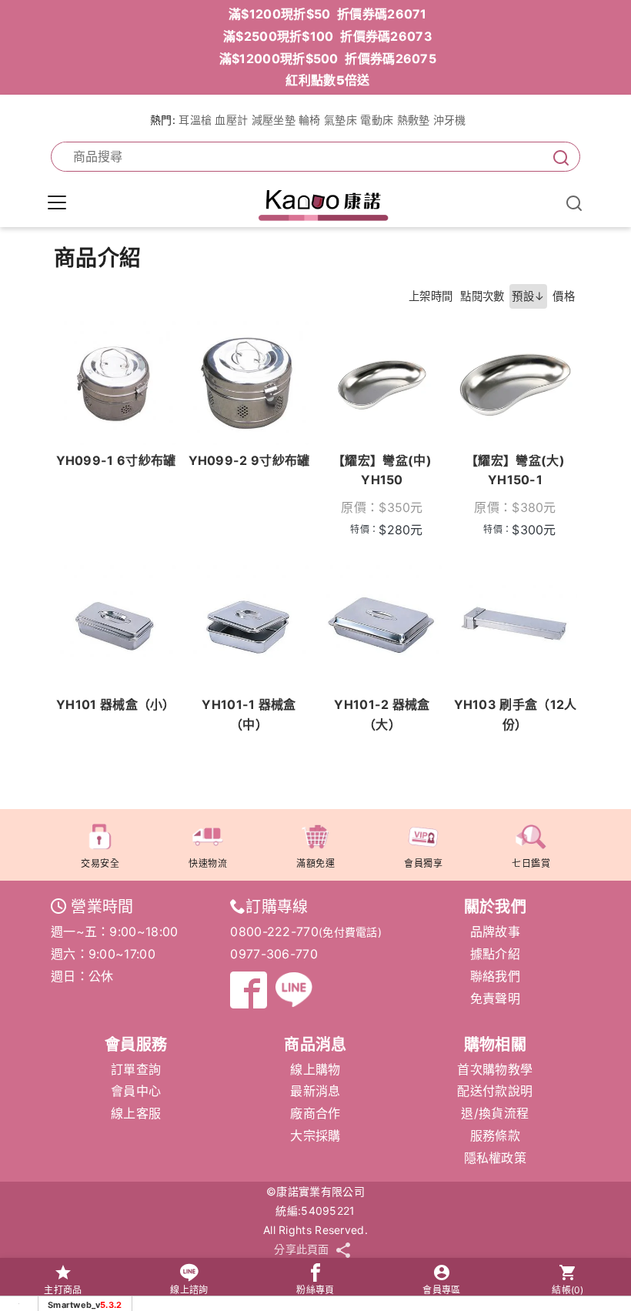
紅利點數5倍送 (327, 80)
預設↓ (528, 296)
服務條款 (495, 1135)
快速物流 (208, 863)
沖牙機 (449, 119)
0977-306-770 (274, 954)
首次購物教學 (495, 1069)
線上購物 (315, 1069)
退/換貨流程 (495, 1113)
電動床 (376, 119)
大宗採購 (315, 1135)
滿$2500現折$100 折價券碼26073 (327, 36)
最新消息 (315, 1091)
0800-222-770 (274, 931)
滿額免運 (315, 863)
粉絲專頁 (315, 1290)
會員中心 (136, 1091)
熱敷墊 (413, 119)
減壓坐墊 (273, 119)
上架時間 (430, 296)
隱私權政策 (495, 1158)
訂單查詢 (136, 1069)
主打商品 (63, 1290)
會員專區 (441, 1290)
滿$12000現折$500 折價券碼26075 (327, 58)
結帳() (568, 1290)
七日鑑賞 (531, 863)
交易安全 (100, 863)
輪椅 (310, 119)
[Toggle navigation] (56, 202)
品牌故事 (495, 931)
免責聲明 (495, 998)
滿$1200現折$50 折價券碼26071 (328, 14)
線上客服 (136, 1113)
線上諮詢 (189, 1290)
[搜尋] (558, 156)
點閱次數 (482, 296)
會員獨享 (423, 863)
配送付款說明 (495, 1091)
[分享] (343, 1249)
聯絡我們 (495, 976)
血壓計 (231, 119)
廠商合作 (315, 1113)
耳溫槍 (195, 119)
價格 (564, 296)
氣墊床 (340, 119)
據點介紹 (495, 954)
